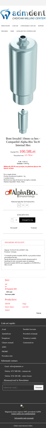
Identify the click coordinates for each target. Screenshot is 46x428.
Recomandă (13, 228)
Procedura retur (7, 356)
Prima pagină (5, 25)
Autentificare (6, 334)
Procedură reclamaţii (30, 334)
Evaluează (34, 228)
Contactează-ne (28, 343)
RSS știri (9, 292)
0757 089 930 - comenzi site (21, 371)
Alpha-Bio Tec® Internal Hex (26, 31)
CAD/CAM (15, 25)
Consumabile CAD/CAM (28, 25)
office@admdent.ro (16, 366)
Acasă (4, 329)
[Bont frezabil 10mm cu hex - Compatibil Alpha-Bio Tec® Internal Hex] (23, 105)
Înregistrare (6, 338)
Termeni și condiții (29, 338)
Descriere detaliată (14, 242)
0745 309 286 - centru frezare (21, 376)
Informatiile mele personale (24, 418)
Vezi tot (38, 313)
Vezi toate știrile (10, 294)
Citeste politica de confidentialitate (23, 414)
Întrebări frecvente (29, 329)
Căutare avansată (7, 343)
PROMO (5, 351)
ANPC (4, 347)
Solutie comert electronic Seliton (23, 426)
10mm (12, 31)
